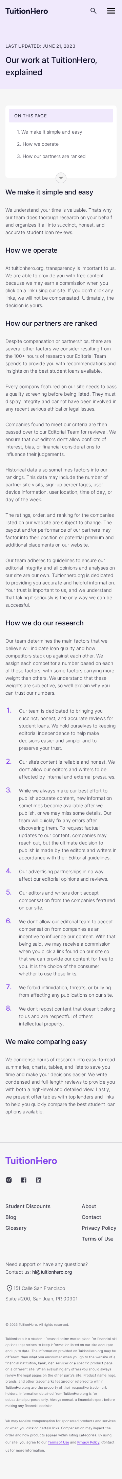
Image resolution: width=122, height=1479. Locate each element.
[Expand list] (61, 177)
